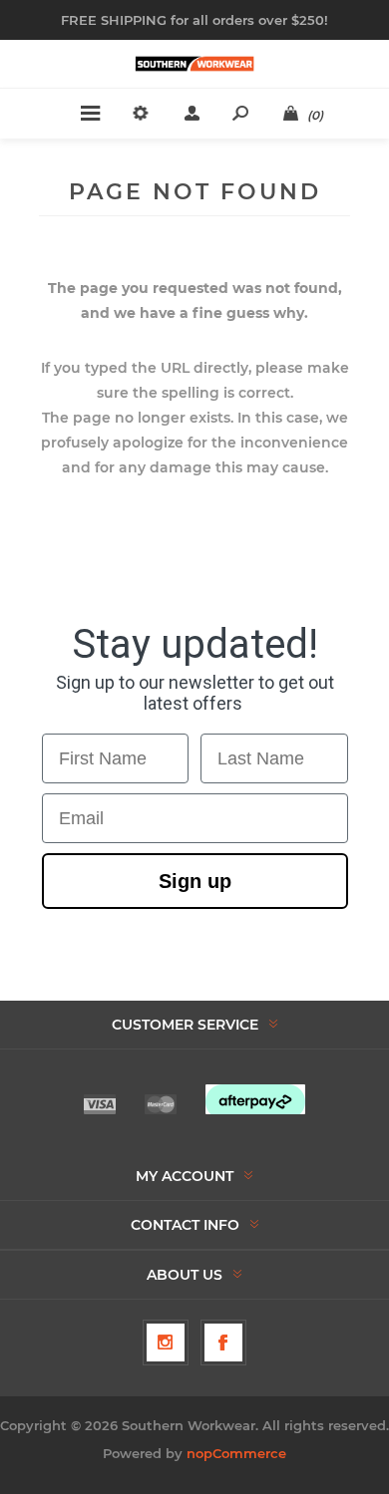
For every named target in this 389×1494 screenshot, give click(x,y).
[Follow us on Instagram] (166, 1342)
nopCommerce (236, 1453)
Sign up (195, 881)
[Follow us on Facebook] (223, 1342)
